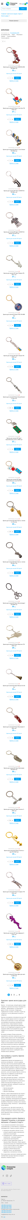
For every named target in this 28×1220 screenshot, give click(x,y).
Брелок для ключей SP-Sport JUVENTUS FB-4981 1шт (14, 191)
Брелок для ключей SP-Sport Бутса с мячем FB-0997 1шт (14, 562)
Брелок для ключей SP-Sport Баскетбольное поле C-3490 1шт (14, 439)
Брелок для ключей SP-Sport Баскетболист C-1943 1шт (14, 397)
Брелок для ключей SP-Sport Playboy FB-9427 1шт (14, 274)
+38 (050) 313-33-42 (6, 1205)
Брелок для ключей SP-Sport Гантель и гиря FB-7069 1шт (14, 851)
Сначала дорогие (5, 38)
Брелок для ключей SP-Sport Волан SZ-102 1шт (14, 686)
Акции (13, 34)
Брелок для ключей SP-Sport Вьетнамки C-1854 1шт (14, 727)
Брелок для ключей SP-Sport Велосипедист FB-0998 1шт (14, 603)
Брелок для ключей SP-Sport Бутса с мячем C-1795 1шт (14, 521)
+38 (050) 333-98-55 (6, 1210)
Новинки (3, 36)
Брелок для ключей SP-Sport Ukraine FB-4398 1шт (14, 356)
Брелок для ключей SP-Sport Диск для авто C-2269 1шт (14, 975)
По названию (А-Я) (14, 32)
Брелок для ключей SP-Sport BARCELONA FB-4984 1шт (14, 67)
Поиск (22, 8)
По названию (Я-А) (5, 34)
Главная (3, 14)
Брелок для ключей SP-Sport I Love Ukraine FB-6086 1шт (14, 150)
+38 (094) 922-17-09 (6, 1208)
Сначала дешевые (11, 36)
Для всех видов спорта (14, 14)
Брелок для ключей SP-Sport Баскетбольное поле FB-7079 (14, 480)
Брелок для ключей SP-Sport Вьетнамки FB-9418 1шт (14, 768)
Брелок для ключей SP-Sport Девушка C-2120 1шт (14, 933)
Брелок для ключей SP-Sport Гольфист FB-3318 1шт (14, 892)
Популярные (19, 34)
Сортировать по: (5, 33)
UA (4, 1217)
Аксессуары (4, 16)
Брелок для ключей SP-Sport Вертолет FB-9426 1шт (14, 645)
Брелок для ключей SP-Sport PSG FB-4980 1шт (14, 315)
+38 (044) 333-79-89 (6, 1206)
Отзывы (17, 65)
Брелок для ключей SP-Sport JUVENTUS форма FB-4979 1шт (14, 232)
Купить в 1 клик (14, 81)
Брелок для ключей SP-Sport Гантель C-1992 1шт (14, 810)
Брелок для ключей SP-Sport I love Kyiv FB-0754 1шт (14, 109)
